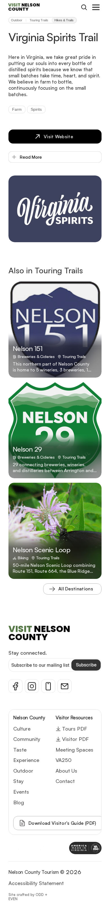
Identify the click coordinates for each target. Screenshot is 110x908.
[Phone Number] (48, 686)
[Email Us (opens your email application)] (65, 686)
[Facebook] (15, 686)
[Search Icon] (84, 7)
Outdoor (16, 20)
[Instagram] (32, 686)
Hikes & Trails (64, 20)
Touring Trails (39, 20)
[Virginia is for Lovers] (38, 848)
